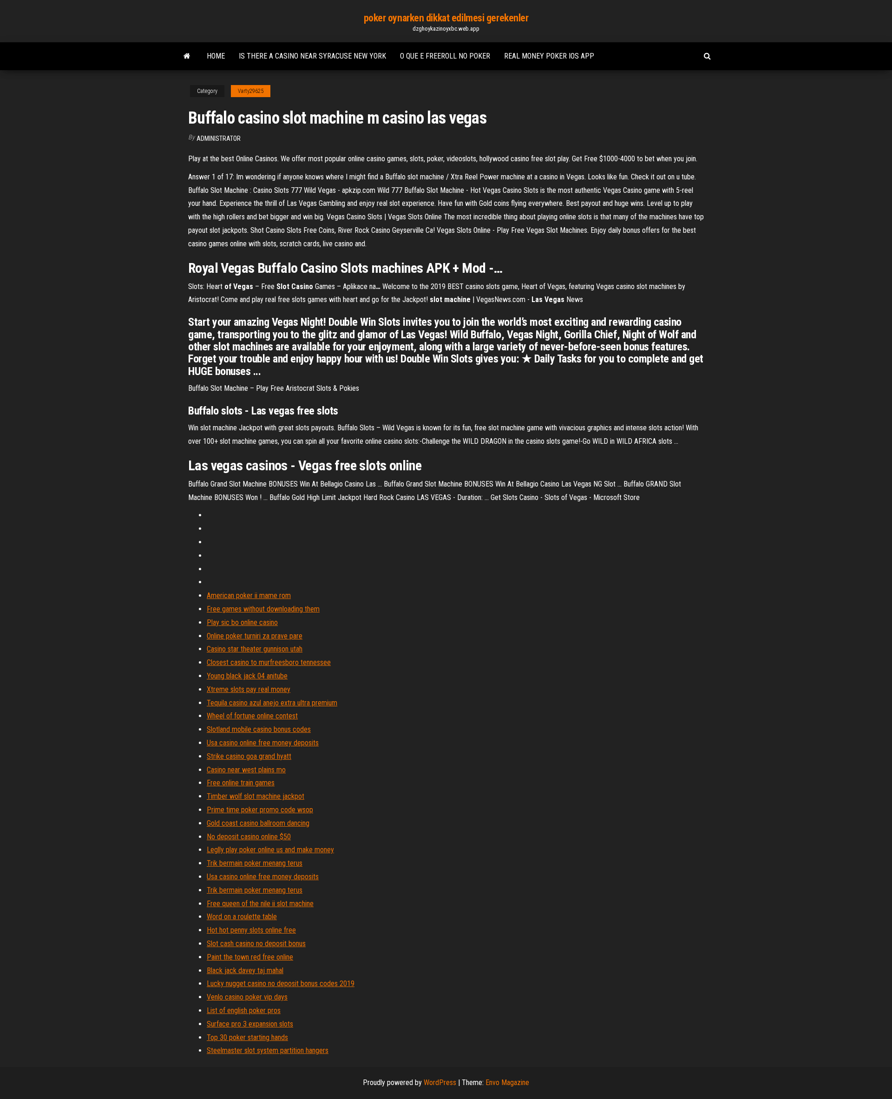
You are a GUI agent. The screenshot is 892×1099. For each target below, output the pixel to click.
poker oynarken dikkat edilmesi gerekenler (446, 18)
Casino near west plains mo (246, 769)
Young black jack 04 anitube (247, 675)
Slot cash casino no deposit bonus (256, 943)
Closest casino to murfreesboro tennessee (269, 662)
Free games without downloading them (263, 609)
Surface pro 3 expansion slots (250, 1024)
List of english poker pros (244, 1010)
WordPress (440, 1082)
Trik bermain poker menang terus (254, 863)
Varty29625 (250, 91)
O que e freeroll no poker (445, 56)
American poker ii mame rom (249, 595)
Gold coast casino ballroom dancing (258, 823)
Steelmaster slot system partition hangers (267, 1050)
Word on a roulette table (242, 916)
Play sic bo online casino (242, 622)
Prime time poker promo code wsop (260, 809)
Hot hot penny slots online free (251, 930)
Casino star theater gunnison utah (254, 649)
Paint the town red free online (250, 957)
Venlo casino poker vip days (247, 997)
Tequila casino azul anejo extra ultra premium (272, 702)
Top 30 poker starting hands (247, 1037)
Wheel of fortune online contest (252, 715)
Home (216, 56)
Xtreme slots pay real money (248, 689)
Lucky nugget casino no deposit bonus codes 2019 (280, 983)
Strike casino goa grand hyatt (249, 756)
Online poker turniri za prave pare (254, 636)
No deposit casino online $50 (249, 836)
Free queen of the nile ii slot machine (260, 903)
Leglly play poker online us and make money (270, 849)
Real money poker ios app (549, 56)
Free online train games (241, 782)
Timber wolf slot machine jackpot (255, 796)
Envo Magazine (507, 1082)
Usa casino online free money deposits (263, 742)
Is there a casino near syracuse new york (312, 56)
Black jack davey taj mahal (245, 970)
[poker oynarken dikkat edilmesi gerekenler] (187, 56)
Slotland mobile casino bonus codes (259, 729)
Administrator (219, 138)
